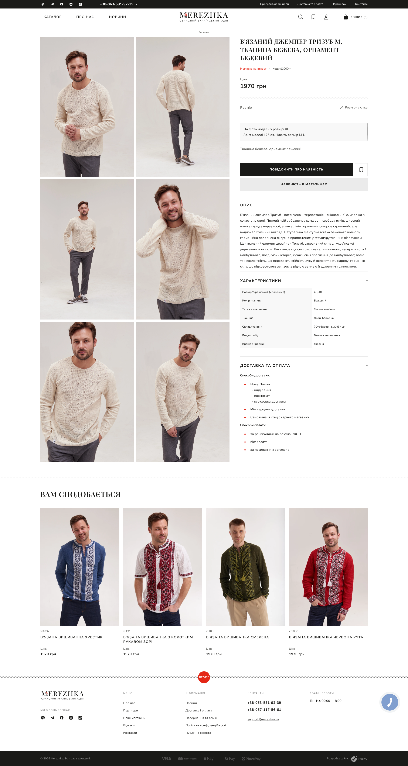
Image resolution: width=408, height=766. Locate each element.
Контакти (361, 4)
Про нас (85, 17)
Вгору (204, 677)
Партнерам (339, 4)
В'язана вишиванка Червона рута (326, 637)
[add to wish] (361, 169)
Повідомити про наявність (296, 170)
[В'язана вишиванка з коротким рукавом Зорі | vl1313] (162, 567)
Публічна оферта (198, 733)
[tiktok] (80, 4)
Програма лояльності (274, 4)
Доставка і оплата (199, 710)
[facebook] (61, 4)
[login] (326, 17)
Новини (117, 17)
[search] (300, 17)
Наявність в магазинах (304, 184)
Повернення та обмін (201, 718)
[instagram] (71, 4)
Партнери (130, 710)
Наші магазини (134, 718)
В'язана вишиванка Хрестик (71, 637)
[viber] (42, 4)
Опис (246, 205)
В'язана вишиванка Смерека (237, 637)
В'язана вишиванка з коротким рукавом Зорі (158, 639)
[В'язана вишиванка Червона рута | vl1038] (328, 567)
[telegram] (52, 4)
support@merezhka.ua (263, 719)
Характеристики (260, 280)
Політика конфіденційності (206, 725)
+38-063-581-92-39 (116, 4)
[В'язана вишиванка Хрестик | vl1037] (79, 567)
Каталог (52, 17)
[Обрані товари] (313, 17)
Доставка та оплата (310, 4)
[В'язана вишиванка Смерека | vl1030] (245, 567)
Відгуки (129, 725)
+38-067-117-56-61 (264, 709)
